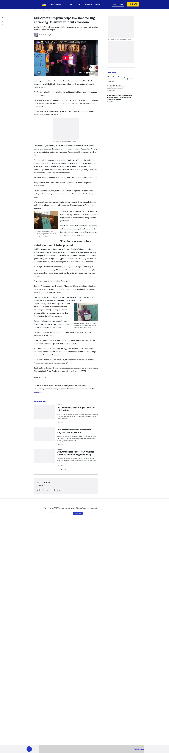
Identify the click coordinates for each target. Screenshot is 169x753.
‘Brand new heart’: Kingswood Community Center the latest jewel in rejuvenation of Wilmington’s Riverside (119, 97)
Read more (40, 486)
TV (66, 4)
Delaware (39, 10)
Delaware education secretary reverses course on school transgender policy (75, 453)
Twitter (45, 377)
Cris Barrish (44, 35)
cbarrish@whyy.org (54, 490)
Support (98, 4)
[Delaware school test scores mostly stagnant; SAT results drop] (44, 437)
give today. (38, 392)
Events (79, 4)
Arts (71, 4)
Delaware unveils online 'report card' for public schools (76, 409)
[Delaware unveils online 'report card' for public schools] (44, 413)
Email (49, 377)
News (44, 4)
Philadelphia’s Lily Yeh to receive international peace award (116, 87)
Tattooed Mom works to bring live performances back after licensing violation (120, 78)
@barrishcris (42, 490)
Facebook (42, 377)
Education (88, 4)
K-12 (46, 10)
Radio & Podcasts (55, 4)
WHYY (31, 4)
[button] (29, 749)
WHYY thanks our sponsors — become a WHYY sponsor (64, 141)
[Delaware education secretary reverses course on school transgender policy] (44, 457)
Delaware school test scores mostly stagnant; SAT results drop (74, 431)
